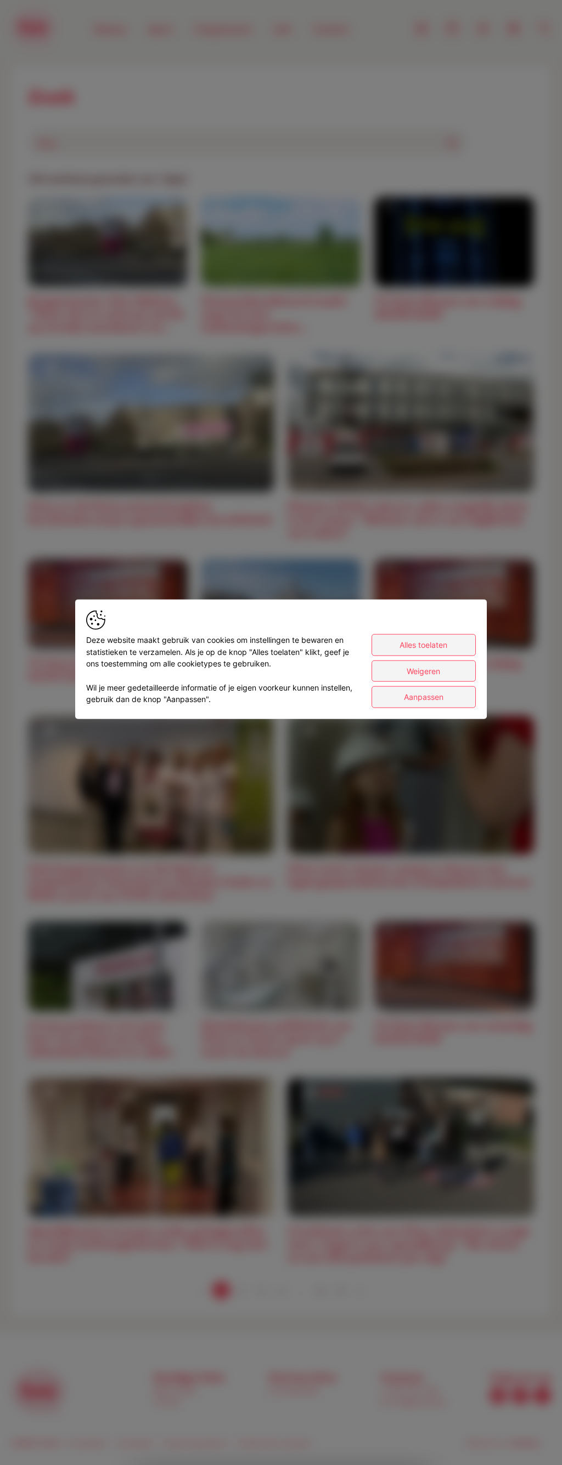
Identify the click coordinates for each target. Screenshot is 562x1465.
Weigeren (423, 670)
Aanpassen (423, 697)
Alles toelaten (423, 644)
